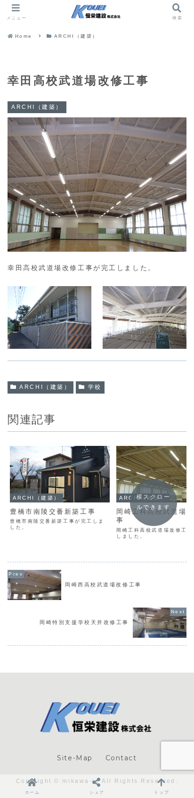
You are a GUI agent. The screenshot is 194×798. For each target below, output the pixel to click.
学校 (95, 387)
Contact (121, 758)
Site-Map (75, 758)
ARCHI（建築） (45, 387)
